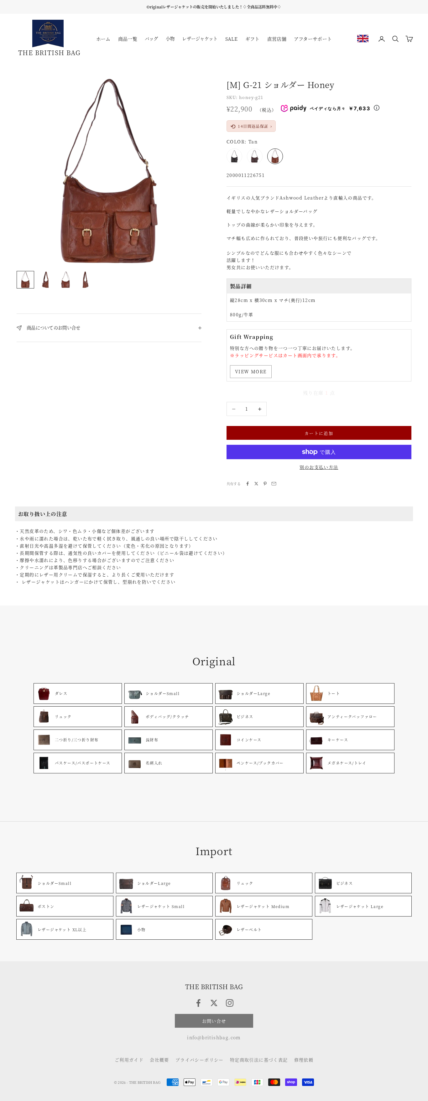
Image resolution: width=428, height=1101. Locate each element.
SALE (231, 38)
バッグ (151, 38)
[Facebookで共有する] (247, 483)
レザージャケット (199, 38)
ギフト (252, 38)
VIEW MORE (251, 371)
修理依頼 (304, 1060)
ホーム (103, 38)
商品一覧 (127, 38)
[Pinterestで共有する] (265, 483)
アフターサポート (313, 38)
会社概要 (159, 1060)
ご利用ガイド (129, 1060)
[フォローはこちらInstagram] (229, 1003)
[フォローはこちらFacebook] (198, 1003)
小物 (170, 38)
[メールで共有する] (273, 483)
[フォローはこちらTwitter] (214, 1003)
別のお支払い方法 (319, 467)
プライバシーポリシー (199, 1060)
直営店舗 (276, 38)
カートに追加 (319, 433)
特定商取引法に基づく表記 (259, 1060)
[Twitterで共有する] (256, 483)
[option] (362, 38)
